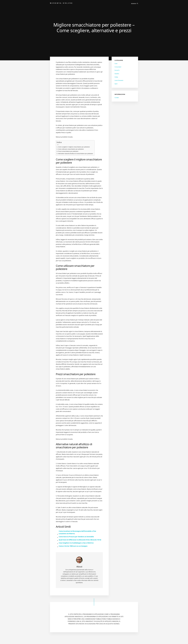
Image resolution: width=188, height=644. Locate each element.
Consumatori (118, 67)
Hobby (116, 77)
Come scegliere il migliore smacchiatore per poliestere (74, 147)
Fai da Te (117, 70)
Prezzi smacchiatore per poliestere (68, 151)
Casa (116, 63)
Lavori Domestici (119, 80)
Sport (116, 83)
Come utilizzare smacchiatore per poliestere (71, 149)
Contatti (117, 97)
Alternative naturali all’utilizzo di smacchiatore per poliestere (75, 153)
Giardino (117, 73)
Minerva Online (61, 3)
